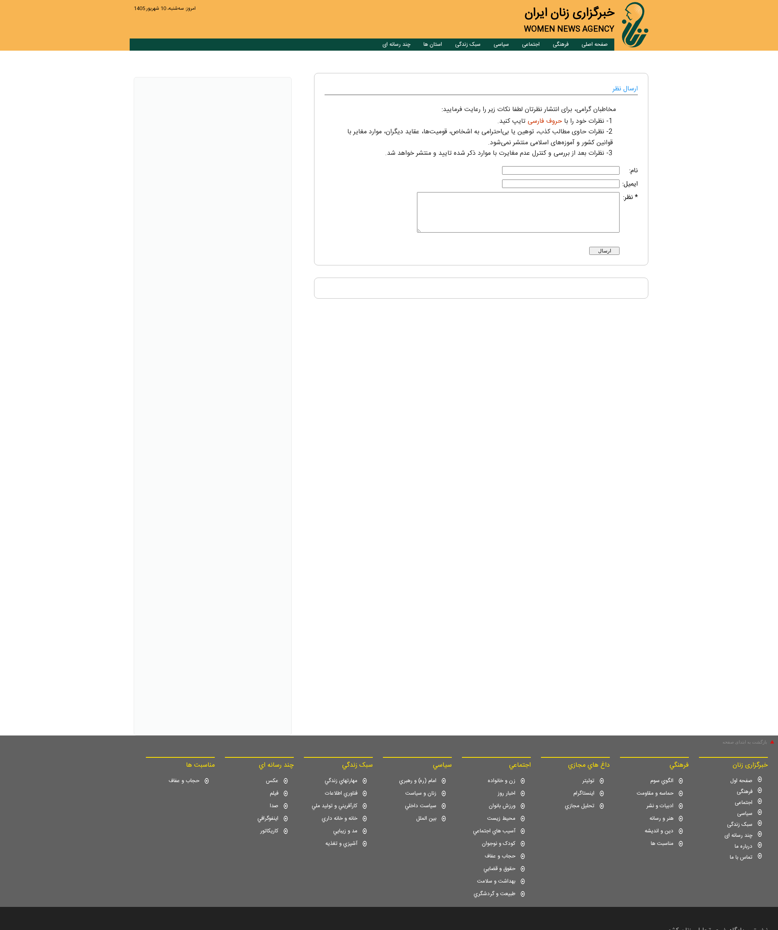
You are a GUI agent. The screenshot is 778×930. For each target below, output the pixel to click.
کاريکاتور (269, 831)
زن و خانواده (501, 780)
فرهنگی (561, 44)
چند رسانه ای (396, 44)
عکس (272, 780)
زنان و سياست (420, 793)
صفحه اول (741, 780)
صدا (274, 806)
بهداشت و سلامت (496, 881)
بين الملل (426, 818)
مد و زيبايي (345, 831)
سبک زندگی (468, 44)
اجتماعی (531, 44)
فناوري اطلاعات (341, 793)
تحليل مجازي (579, 806)
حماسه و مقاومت (655, 793)
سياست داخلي (420, 806)
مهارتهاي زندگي (341, 780)
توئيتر (588, 780)
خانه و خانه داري (339, 818)
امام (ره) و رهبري (417, 780)
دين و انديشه (659, 831)
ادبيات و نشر (659, 806)
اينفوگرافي (267, 818)
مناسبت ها (662, 843)
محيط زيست (501, 818)
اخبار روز (506, 793)
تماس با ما (741, 857)
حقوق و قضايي (499, 868)
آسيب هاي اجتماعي (494, 831)
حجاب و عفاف (500, 856)
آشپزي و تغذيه (341, 843)
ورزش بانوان (502, 806)
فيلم (274, 793)
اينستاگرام (583, 793)
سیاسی (501, 44)
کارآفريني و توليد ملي (334, 806)
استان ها (432, 44)
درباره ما (743, 846)
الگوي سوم (661, 780)
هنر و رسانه (661, 818)
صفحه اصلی (594, 44)
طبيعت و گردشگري (494, 893)
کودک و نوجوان (498, 843)
